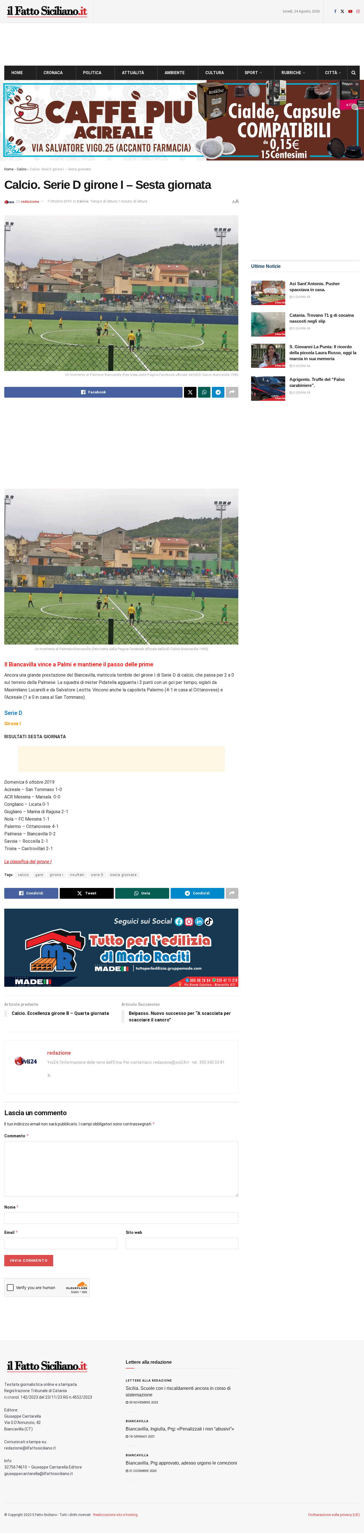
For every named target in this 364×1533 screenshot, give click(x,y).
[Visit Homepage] (47, 11)
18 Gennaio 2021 (141, 1436)
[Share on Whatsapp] (204, 392)
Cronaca (53, 72)
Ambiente (175, 72)
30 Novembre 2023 (143, 1402)
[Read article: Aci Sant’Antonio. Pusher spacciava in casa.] (268, 293)
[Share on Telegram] (218, 392)
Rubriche (291, 72)
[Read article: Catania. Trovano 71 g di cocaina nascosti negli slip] (268, 324)
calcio (23, 875)
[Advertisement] (121, 447)
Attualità (133, 72)
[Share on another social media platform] (232, 392)
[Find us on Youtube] (350, 11)
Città (331, 72)
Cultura (214, 72)
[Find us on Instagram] (358, 11)
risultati (77, 875)
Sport (251, 72)
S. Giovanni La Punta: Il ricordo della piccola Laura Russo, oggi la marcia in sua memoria (322, 352)
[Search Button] (353, 73)
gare (39, 875)
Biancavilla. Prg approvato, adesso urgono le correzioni (181, 1463)
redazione (30, 201)
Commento (16, 1135)
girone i (56, 875)
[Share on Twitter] (190, 392)
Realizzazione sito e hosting (115, 1515)
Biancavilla (137, 1421)
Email (11, 1232)
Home (17, 72)
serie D (97, 875)
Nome (11, 1207)
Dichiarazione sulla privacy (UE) (334, 1515)
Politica (92, 72)
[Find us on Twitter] (342, 11)
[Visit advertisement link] (182, 120)
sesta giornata (123, 875)
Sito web (134, 1232)
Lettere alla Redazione (149, 1380)
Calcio (21, 169)
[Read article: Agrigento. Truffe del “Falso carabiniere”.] (268, 388)
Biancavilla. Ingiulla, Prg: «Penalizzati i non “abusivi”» (180, 1428)
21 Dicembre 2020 (142, 1471)
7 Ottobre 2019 (59, 201)
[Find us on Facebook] (335, 11)
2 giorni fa (301, 297)
